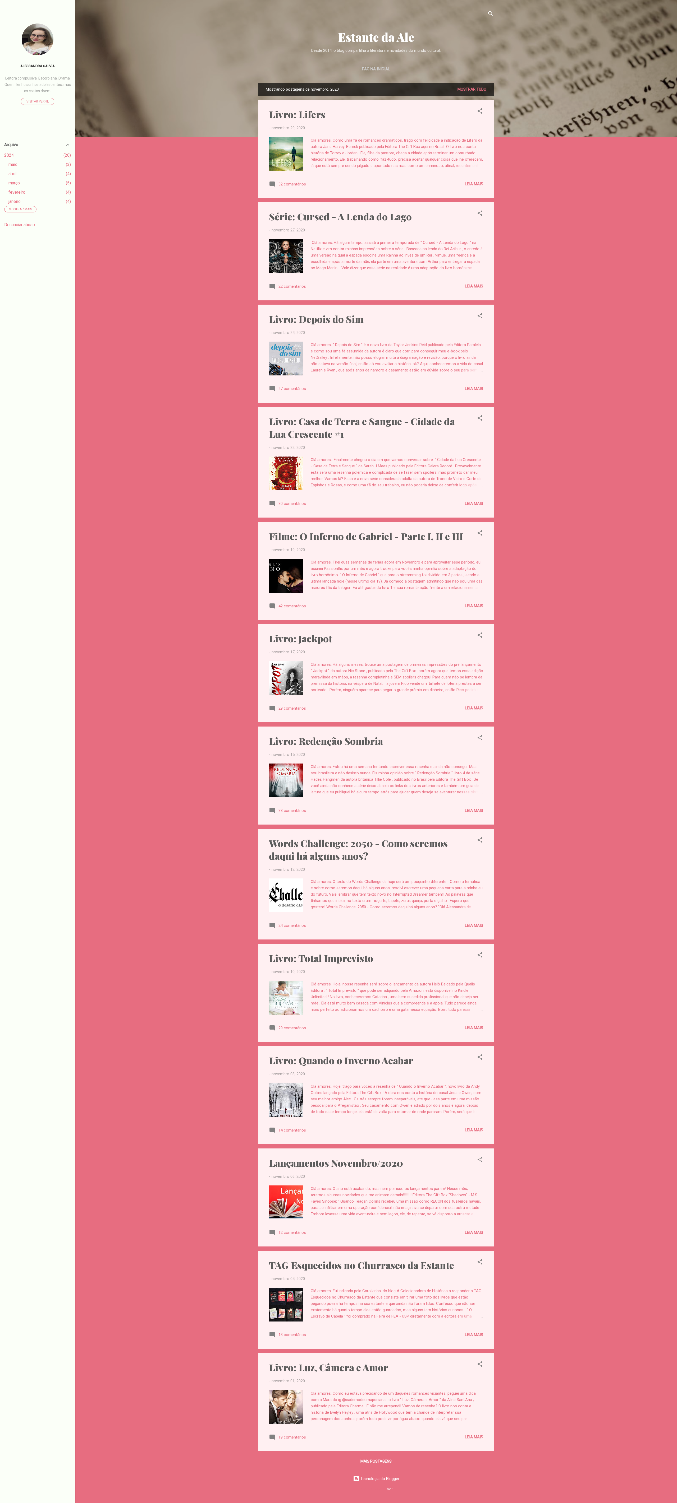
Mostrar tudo (472, 89)
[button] (480, 112)
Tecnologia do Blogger (379, 1478)
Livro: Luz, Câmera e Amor (328, 1367)
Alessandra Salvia (37, 66)
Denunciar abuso (19, 224)
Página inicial (376, 69)
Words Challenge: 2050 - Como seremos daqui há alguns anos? (358, 849)
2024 (9, 155)
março (14, 182)
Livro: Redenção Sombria (326, 740)
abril (12, 173)
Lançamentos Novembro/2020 (336, 1162)
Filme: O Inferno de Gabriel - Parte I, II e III (366, 536)
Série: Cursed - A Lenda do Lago (340, 216)
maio (12, 164)
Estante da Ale (376, 37)
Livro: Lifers (297, 114)
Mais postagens (376, 1461)
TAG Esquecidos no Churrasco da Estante (361, 1265)
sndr (389, 1489)
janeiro (14, 201)
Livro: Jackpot (300, 638)
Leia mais (474, 184)
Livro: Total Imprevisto (321, 958)
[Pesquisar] (490, 14)
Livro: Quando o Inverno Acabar (341, 1060)
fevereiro (16, 192)
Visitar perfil (37, 101)
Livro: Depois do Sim (316, 319)
